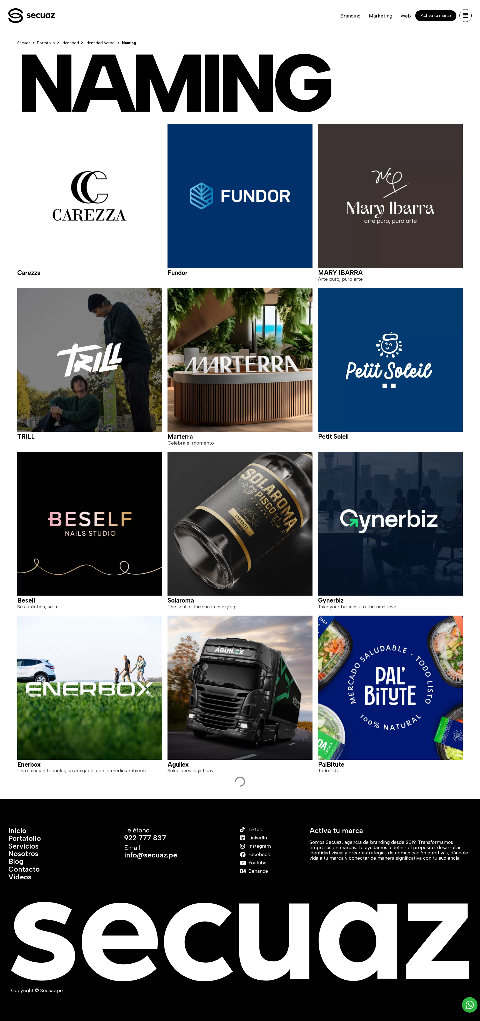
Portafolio (46, 43)
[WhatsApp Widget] (470, 1005)
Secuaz (23, 43)
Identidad (70, 43)
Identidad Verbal (100, 43)
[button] (465, 15)
